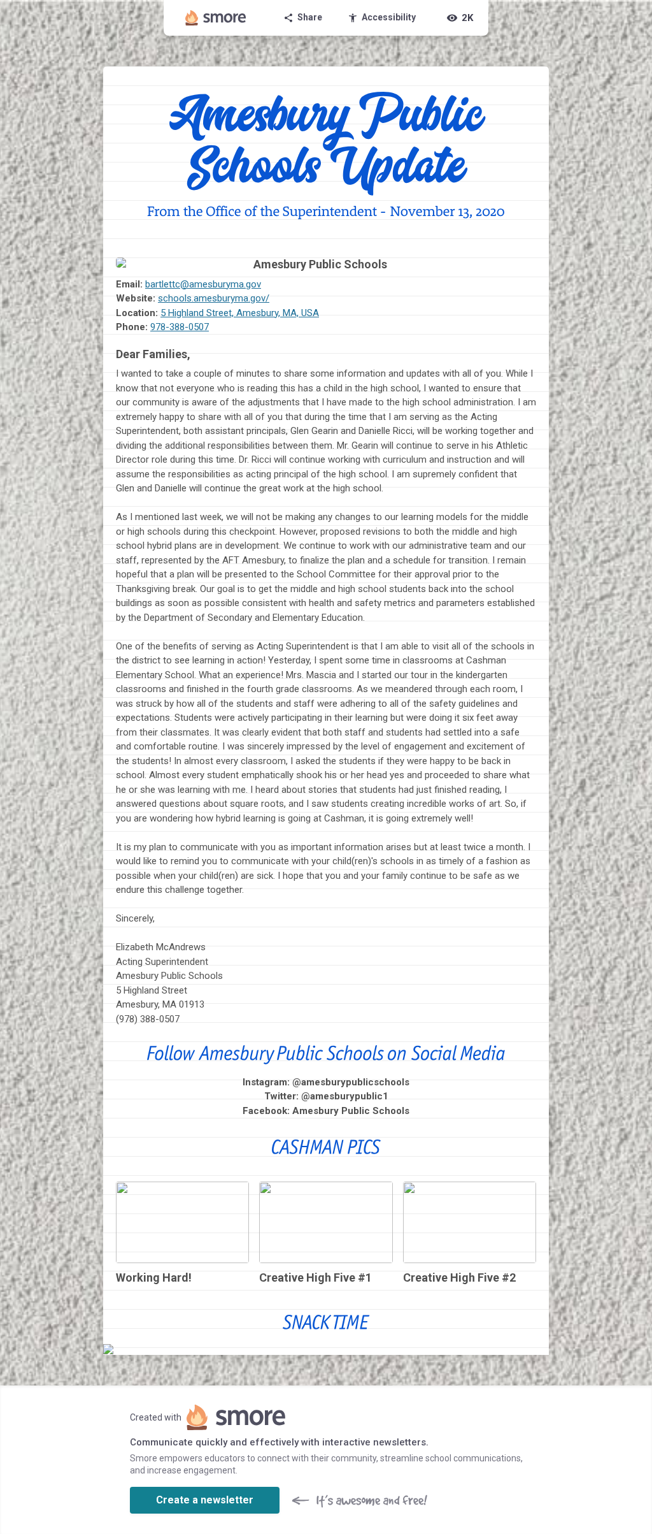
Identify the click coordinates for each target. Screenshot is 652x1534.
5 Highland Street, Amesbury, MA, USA (239, 313)
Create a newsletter (204, 1500)
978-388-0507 (179, 327)
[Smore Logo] (216, 18)
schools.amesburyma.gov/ (213, 298)
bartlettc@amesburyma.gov (203, 284)
